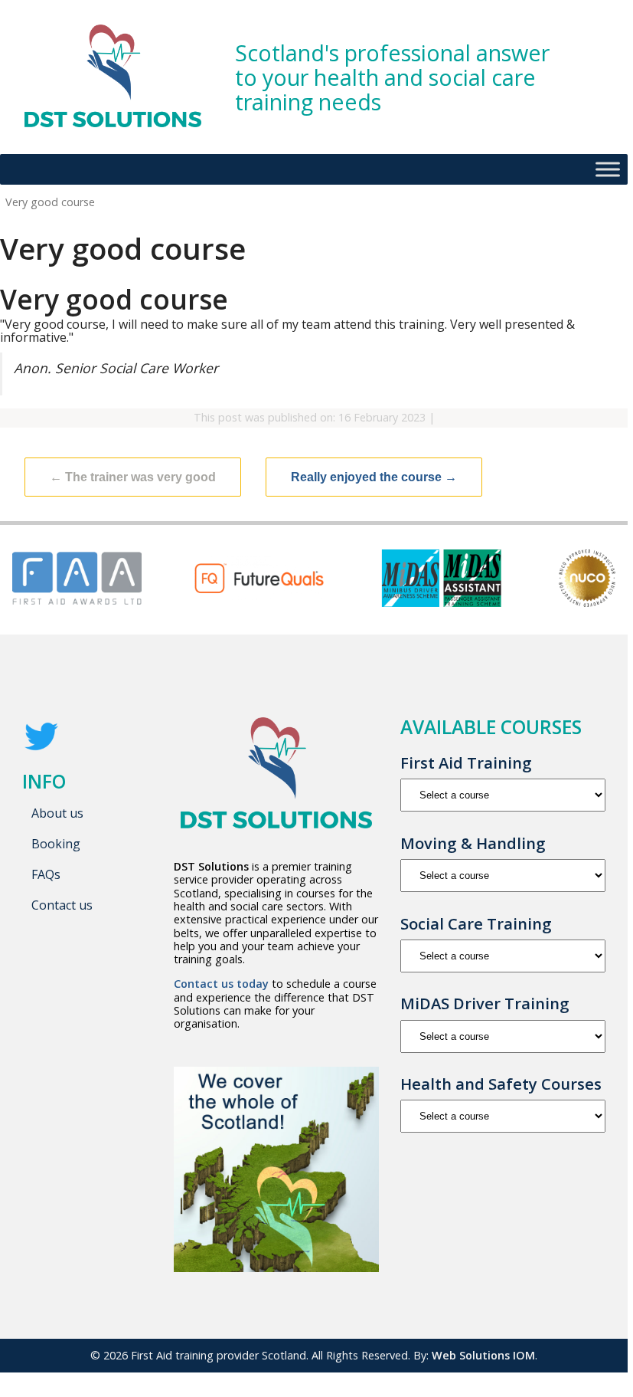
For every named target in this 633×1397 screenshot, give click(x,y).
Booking (55, 843)
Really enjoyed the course (374, 477)
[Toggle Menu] (607, 169)
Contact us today (221, 983)
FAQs (45, 874)
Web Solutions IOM (483, 1355)
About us (57, 813)
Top (591, 1348)
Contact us (62, 905)
